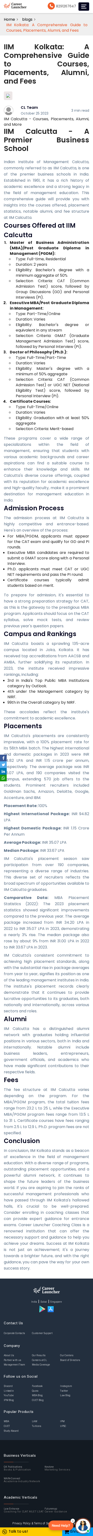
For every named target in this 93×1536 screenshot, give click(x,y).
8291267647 (66, 6)
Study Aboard (11, 1431)
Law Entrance (24, 1510)
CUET (7, 1426)
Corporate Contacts (14, 1333)
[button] (60, 1525)
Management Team (14, 1364)
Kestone (57, 1468)
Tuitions (36, 1426)
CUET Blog (38, 1400)
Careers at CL (39, 1360)
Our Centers (66, 1355)
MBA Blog (37, 1395)
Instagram (66, 1386)
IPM (62, 1421)
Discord (8, 1386)
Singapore (56, 1301)
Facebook (37, 1386)
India (34, 1301)
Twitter (64, 1391)
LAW (34, 1421)
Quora (35, 1391)
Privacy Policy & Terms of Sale (31, 1523)
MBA (6, 1421)
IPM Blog (9, 1400)
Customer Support (42, 1333)
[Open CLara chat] (83, 1526)
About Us (9, 1355)
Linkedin (9, 1391)
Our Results (39, 1355)
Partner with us (12, 1360)
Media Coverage (41, 1364)
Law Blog (65, 1395)
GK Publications (17, 1468)
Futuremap (56, 1510)
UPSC (63, 1426)
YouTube (9, 1395)
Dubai (44, 1301)
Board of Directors (70, 1360)
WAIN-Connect (22, 1480)
